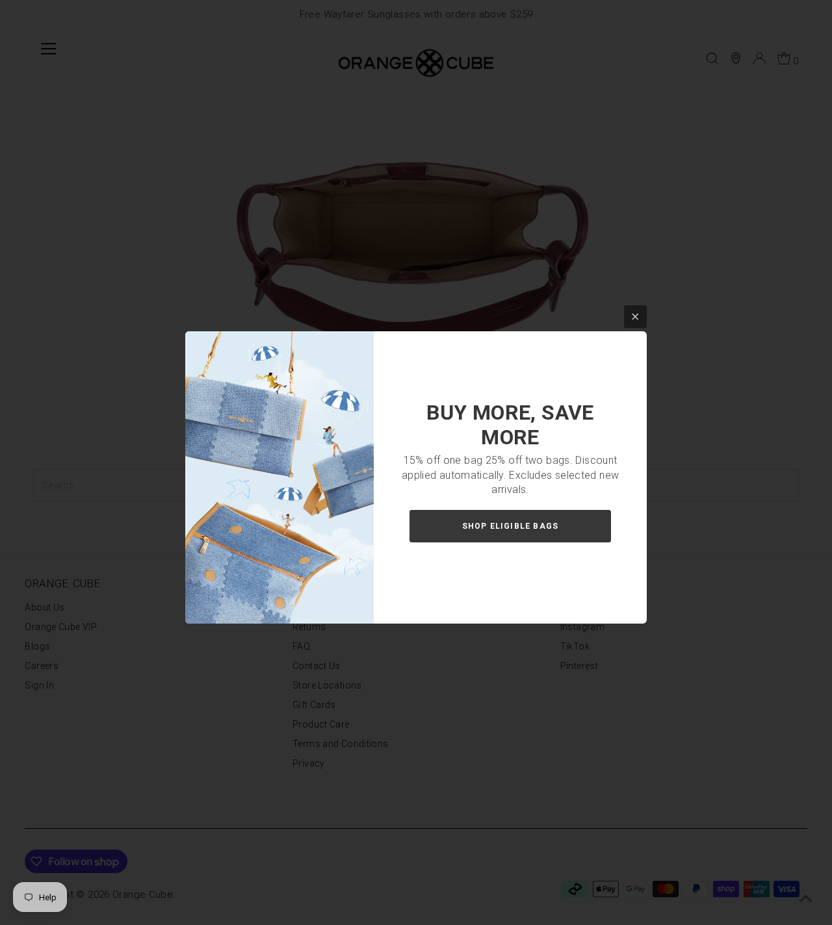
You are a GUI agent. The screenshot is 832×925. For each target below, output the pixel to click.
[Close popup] (635, 316)
